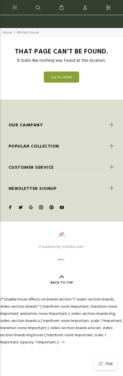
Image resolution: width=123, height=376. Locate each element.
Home (7, 32)
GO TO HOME (61, 77)
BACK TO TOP (61, 283)
